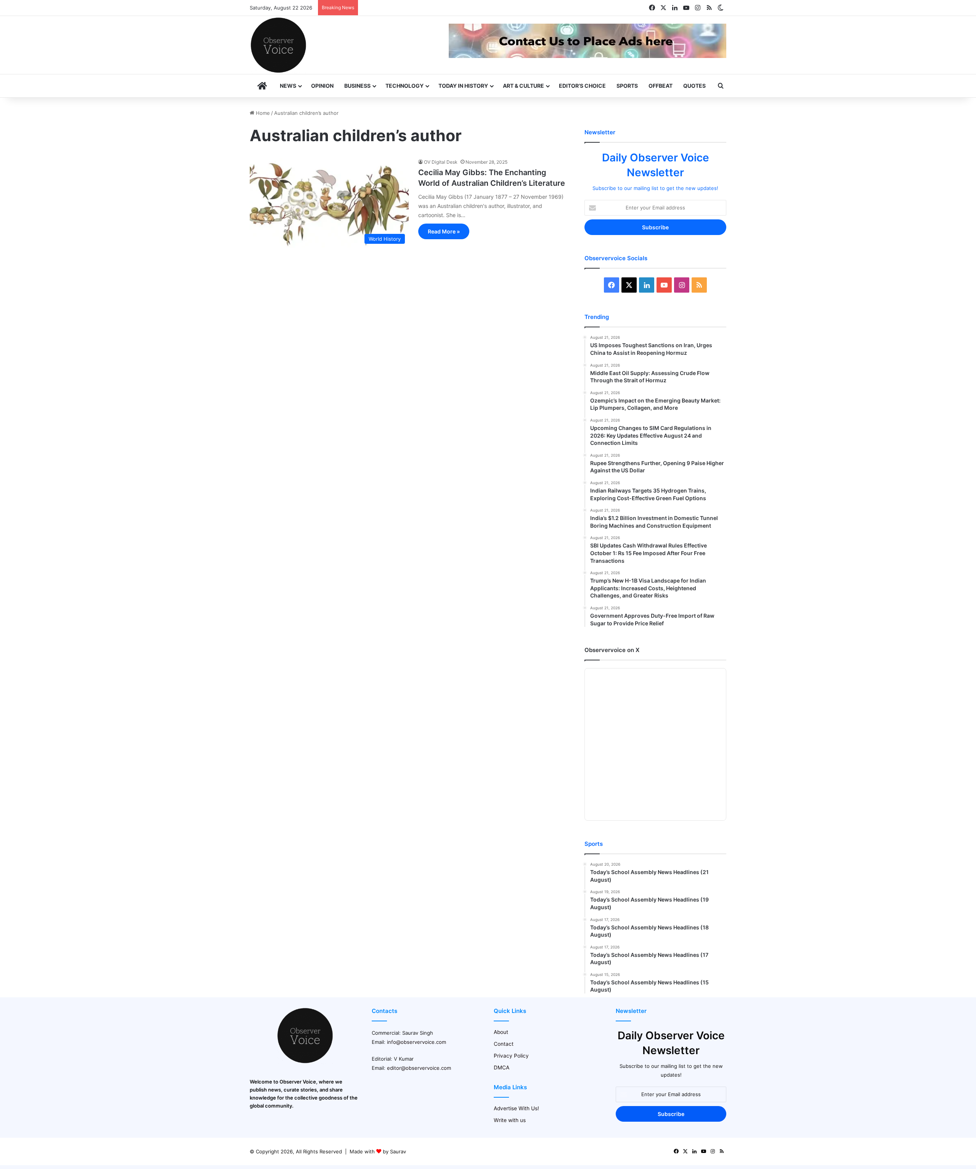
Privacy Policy (511, 1056)
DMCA (501, 1067)
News (288, 85)
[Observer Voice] (278, 45)
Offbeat (661, 85)
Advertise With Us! (516, 1108)
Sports (627, 85)
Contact (504, 1044)
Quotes (694, 85)
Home (262, 113)
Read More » (444, 231)
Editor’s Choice (582, 85)
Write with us (510, 1120)
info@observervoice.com (416, 1042)
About (501, 1032)
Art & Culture (523, 85)
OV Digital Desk (441, 162)
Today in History (463, 85)
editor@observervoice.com (419, 1068)
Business (357, 85)
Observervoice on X (611, 650)
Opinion (322, 85)
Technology (404, 85)
